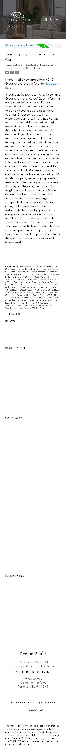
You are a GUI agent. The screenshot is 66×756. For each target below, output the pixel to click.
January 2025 (14, 403)
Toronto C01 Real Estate (28, 68)
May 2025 (12, 391)
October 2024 (14, 410)
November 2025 (16, 379)
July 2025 (12, 387)
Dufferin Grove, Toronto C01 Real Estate (30, 461)
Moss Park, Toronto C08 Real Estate (27, 488)
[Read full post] (33, 47)
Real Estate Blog (15, 337)
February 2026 (15, 371)
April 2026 (12, 364)
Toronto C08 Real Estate (40, 298)
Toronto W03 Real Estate (21, 543)
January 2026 (14, 375)
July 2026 (12, 356)
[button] (17, 672)
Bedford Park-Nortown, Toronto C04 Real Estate (38, 272)
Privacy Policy (13, 706)
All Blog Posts (13, 325)
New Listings (13, 329)
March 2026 (13, 367)
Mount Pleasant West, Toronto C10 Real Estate (40, 290)
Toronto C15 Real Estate (30, 300)
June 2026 (12, 360)
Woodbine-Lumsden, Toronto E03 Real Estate (25, 308)
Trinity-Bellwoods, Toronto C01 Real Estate (31, 303)
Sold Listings (13, 341)
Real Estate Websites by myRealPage (41, 706)
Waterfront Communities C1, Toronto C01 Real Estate (28, 306)
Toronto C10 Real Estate (20, 535)
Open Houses (14, 333)
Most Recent (13, 352)
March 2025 (13, 399)
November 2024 (16, 407)
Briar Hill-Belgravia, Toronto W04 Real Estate (26, 275)
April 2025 (12, 395)
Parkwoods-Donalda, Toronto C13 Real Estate (26, 293)
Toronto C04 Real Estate (17, 298)
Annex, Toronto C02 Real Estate (31, 267)
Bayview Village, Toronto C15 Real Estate (31, 433)
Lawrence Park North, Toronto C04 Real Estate (33, 285)
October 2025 (14, 383)
